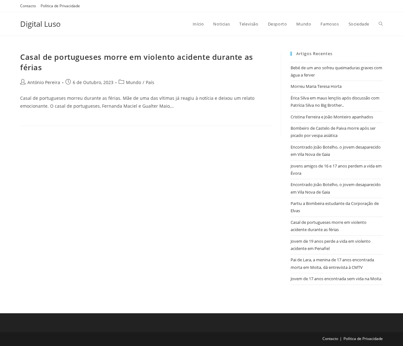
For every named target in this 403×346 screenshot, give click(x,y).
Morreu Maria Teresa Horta (316, 86)
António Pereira (43, 82)
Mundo (133, 82)
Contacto (28, 6)
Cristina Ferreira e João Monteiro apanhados (332, 117)
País (150, 82)
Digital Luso (40, 24)
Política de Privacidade (60, 6)
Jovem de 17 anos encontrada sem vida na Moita (336, 278)
